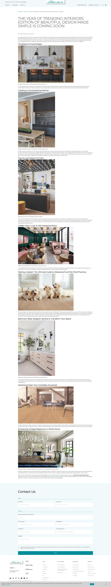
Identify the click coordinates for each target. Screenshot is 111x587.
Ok (92, 584)
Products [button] (7, 5)
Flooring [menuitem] (44, 564)
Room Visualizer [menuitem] (61, 564)
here (34, 476)
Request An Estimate (94, 5)
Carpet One (20, 11)
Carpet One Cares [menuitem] (91, 569)
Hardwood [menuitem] (45, 569)
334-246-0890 (23, 2)
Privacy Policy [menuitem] (90, 575)
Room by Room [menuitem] (91, 567)
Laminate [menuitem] (44, 573)
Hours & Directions (81, 5)
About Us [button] (22, 5)
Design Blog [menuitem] (60, 572)
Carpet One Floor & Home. (18, 580)
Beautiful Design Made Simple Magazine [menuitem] (62, 570)
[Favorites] (103, 5)
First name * (20, 501)
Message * (20, 536)
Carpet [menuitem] (44, 571)
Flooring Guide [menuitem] (76, 569)
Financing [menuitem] (45, 579)
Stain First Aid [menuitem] (75, 567)
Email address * (59, 521)
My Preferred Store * (60, 528)
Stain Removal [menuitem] (76, 564)
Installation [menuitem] (75, 575)
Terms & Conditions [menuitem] (92, 573)
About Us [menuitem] (90, 564)
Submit (55, 552)
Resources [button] (15, 5)
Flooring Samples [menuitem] (61, 567)
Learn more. (8, 584)
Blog (26, 11)
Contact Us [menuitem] (90, 571)
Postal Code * (20, 528)
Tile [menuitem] (43, 575)
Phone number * (21, 521)
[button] (101, 5)
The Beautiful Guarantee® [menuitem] (78, 571)
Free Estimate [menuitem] (45, 577)
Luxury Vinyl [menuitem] (45, 567)
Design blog (59, 476)
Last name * (58, 501)
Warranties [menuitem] (75, 573)
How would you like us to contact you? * (26, 514)
